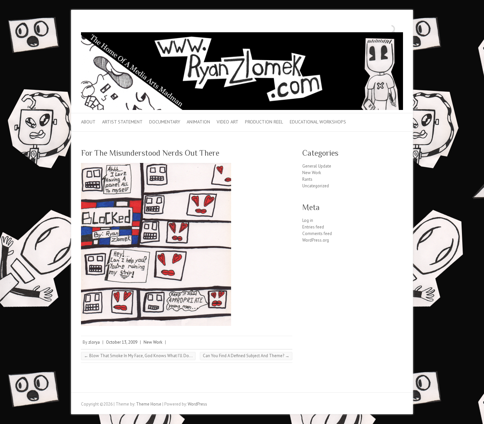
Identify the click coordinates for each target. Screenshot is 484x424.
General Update (316, 166)
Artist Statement (122, 122)
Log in (307, 220)
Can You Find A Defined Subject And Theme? (246, 355)
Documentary (164, 122)
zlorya (94, 342)
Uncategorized (315, 186)
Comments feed (317, 233)
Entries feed (313, 227)
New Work (153, 342)
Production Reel (264, 122)
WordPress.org (315, 240)
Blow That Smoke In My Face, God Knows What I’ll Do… (138, 355)
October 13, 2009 (121, 342)
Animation (198, 122)
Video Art (227, 122)
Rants (307, 179)
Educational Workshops (318, 122)
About (88, 122)
